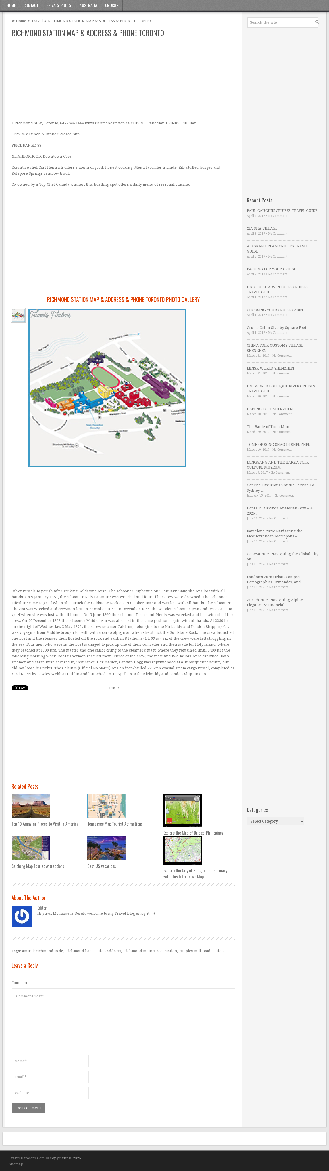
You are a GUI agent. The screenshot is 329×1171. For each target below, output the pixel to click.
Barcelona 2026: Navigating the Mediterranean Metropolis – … (275, 533)
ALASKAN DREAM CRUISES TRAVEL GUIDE (277, 248)
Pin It (114, 688)
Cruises (111, 5)
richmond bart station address (93, 951)
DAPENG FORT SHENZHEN (270, 409)
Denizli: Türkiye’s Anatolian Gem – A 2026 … (280, 510)
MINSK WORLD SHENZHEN (270, 368)
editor (42, 908)
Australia (88, 5)
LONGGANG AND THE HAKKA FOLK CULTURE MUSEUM (278, 464)
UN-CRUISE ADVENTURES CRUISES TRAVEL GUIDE (277, 289)
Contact (31, 5)
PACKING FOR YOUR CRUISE (271, 269)
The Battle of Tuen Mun (268, 427)
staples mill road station (202, 951)
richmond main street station (150, 951)
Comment (20, 983)
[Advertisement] (123, 79)
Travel (37, 21)
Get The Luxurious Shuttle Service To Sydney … (280, 487)
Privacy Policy (59, 5)
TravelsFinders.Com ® (29, 1158)
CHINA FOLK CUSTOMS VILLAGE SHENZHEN (275, 348)
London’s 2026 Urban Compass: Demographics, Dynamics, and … (276, 579)
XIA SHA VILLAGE (262, 228)
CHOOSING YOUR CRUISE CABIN (275, 310)
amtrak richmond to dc (42, 951)
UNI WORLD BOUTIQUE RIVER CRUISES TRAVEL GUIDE (281, 388)
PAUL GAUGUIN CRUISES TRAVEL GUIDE (282, 211)
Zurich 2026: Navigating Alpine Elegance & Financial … (275, 602)
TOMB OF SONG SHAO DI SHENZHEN (279, 444)
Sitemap (16, 1164)
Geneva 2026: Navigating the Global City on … (282, 556)
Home (11, 5)
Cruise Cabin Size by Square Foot (276, 328)
